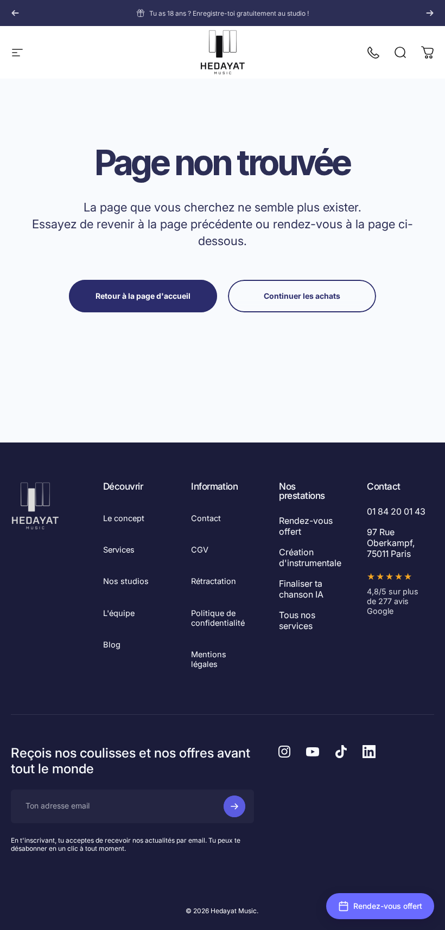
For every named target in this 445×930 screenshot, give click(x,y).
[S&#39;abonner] (234, 806)
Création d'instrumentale (310, 557)
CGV (199, 550)
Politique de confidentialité (218, 618)
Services (119, 550)
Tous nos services (297, 620)
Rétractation (213, 581)
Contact (206, 518)
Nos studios (126, 581)
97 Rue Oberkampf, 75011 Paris (391, 543)
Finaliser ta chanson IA (301, 589)
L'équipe (119, 613)
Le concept (123, 518)
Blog (111, 645)
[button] (380, 906)
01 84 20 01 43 (396, 511)
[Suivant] (430, 13)
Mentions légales (208, 659)
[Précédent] (15, 13)
